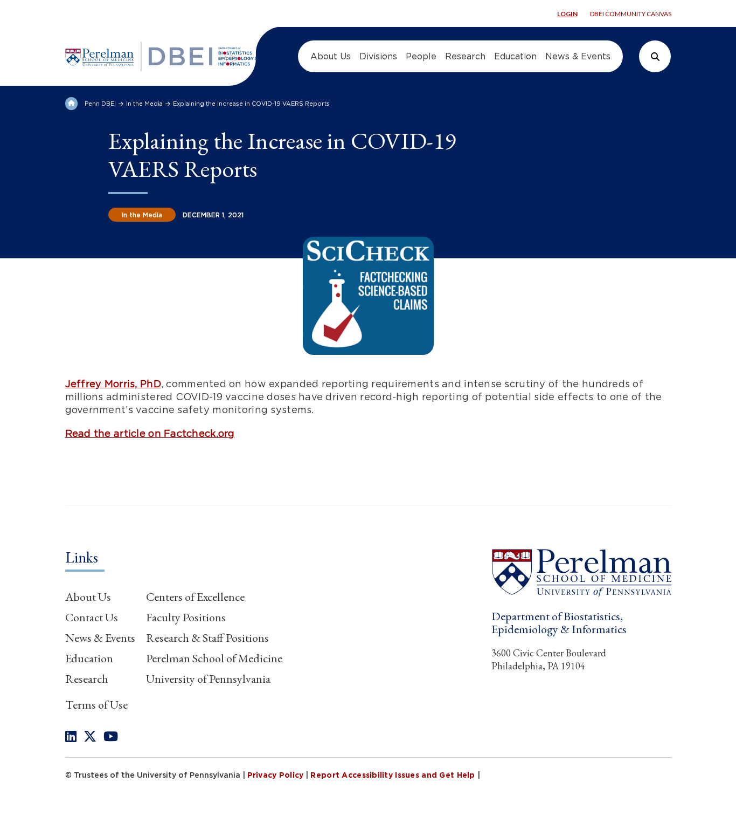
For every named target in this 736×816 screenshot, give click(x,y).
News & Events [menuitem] (577, 56)
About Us (88, 597)
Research (86, 679)
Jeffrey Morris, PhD (113, 383)
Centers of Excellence (195, 597)
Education (89, 658)
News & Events (100, 638)
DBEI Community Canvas (630, 14)
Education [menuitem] (515, 56)
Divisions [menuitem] (378, 56)
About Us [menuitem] (330, 56)
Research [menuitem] (465, 56)
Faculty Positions (186, 617)
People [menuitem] (421, 56)
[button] (581, 572)
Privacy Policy (275, 775)
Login (567, 14)
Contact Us (91, 617)
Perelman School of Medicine (214, 658)
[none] (71, 736)
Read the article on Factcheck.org (150, 433)
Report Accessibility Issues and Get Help (392, 775)
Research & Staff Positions (207, 638)
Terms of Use (96, 704)
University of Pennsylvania (208, 679)
